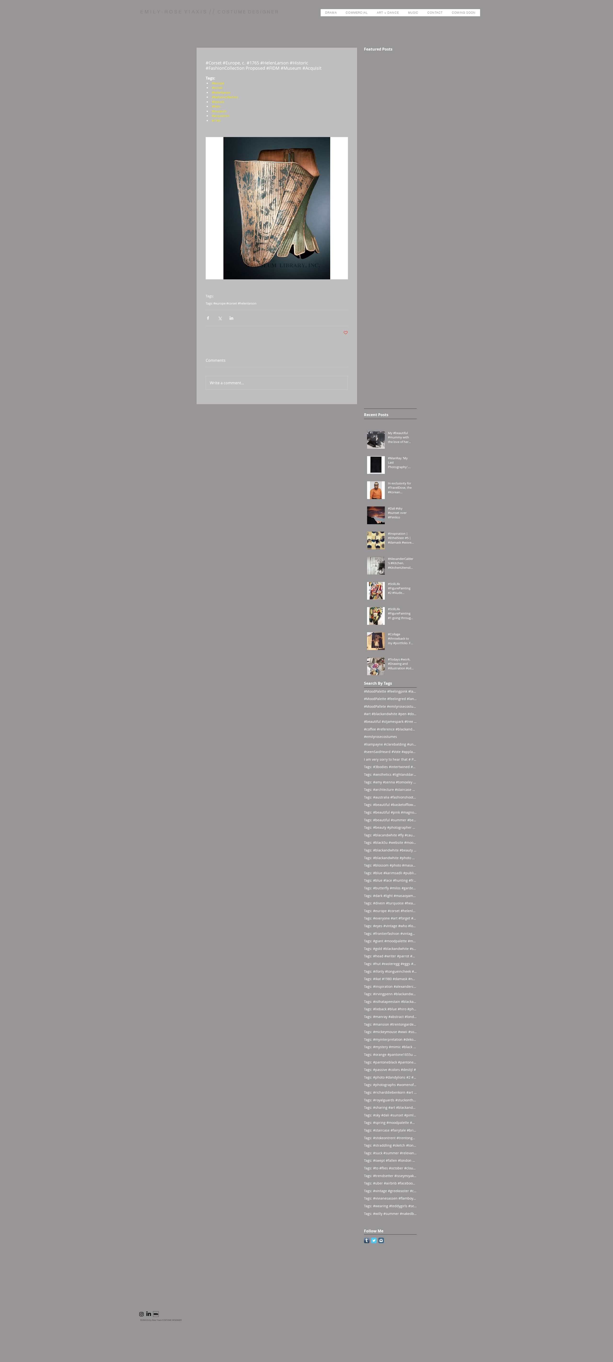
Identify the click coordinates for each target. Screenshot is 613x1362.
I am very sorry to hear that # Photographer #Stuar (390, 759)
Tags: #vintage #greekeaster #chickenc (390, 1191)
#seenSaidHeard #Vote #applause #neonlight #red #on (390, 751)
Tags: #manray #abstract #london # (390, 1016)
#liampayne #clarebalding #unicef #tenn (390, 744)
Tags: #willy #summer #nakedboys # (390, 1213)
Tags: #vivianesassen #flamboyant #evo (390, 1198)
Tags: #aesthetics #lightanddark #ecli (390, 774)
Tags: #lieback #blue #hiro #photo (390, 1009)
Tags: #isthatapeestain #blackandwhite (390, 1001)
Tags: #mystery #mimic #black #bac (390, 1047)
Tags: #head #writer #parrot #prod (390, 956)
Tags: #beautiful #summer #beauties (390, 820)
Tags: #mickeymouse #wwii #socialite (390, 1031)
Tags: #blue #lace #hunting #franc (390, 880)
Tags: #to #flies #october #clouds (390, 1168)
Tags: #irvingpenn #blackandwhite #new (390, 994)
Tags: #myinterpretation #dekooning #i (390, 1039)
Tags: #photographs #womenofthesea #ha (390, 1084)
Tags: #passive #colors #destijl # (390, 1069)
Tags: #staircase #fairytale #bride (390, 1130)
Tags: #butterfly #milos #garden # (390, 888)
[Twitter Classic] (374, 1240)
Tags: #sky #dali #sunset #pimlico (390, 1115)
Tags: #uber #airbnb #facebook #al (390, 1183)
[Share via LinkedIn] (231, 318)
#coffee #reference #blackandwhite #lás (390, 729)
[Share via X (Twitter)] (219, 318)
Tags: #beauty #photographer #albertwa (390, 827)
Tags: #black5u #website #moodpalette (390, 842)
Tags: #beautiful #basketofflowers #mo (390, 804)
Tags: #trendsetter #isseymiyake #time (390, 1175)
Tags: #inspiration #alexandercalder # (390, 986)
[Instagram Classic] (381, 1240)
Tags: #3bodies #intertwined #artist (390, 766)
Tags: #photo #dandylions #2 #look (390, 1077)
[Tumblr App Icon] (366, 1240)
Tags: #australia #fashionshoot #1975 (390, 797)
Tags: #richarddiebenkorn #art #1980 (390, 1092)
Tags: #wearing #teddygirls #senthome (390, 1206)
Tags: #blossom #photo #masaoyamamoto (390, 865)
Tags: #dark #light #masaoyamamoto (390, 895)
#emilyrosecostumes (380, 736)
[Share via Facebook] (208, 318)
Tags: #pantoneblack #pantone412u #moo (390, 1062)
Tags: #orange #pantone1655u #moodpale (390, 1054)
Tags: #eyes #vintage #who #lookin (390, 926)
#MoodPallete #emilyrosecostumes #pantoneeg (390, 706)
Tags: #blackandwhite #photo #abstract (390, 858)
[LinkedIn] (149, 1314)
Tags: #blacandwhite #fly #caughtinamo (390, 835)
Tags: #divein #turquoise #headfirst (390, 903)
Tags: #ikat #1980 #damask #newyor (390, 979)
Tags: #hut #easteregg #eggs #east (390, 963)
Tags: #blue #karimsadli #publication (390, 873)
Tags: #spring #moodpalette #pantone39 (390, 1122)
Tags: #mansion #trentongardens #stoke (390, 1024)
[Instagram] (141, 1314)
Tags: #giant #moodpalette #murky (390, 941)
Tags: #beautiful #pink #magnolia (390, 812)
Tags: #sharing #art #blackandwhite (390, 1107)
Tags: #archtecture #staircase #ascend (390, 789)
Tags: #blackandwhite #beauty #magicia (390, 850)
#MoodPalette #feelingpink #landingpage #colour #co (390, 691)
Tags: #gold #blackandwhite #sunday (390, 948)
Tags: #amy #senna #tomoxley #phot (390, 782)
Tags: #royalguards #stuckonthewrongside (390, 1100)
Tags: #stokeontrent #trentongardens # (390, 1138)
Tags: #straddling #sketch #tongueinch (390, 1145)
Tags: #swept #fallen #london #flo (390, 1160)
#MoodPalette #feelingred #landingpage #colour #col (390, 698)
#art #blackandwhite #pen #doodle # (390, 714)
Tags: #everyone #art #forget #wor (390, 918)
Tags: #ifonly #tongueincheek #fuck (390, 971)
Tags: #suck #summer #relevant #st (390, 1153)
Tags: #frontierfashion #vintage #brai (390, 933)
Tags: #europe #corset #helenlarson (231, 303)
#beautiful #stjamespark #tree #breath (390, 721)
